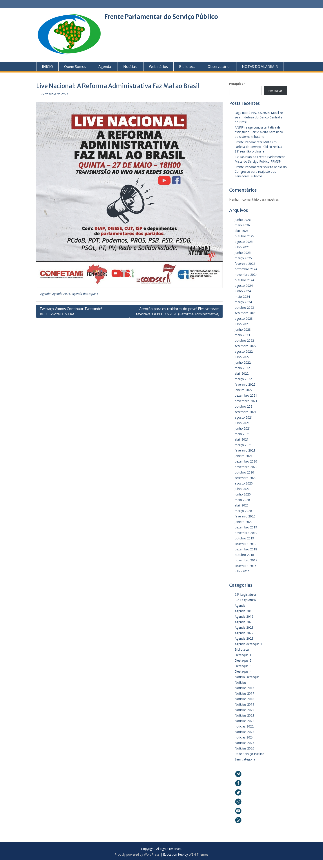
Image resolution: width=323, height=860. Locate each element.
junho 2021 (243, 428)
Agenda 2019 (244, 616)
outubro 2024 (244, 280)
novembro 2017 (246, 560)
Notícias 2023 (244, 732)
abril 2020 (242, 505)
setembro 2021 (245, 412)
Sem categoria (245, 759)
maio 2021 (242, 434)
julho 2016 (242, 571)
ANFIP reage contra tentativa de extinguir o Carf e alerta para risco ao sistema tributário (259, 132)
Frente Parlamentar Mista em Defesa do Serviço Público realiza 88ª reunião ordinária (258, 146)
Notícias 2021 (244, 715)
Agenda (104, 66)
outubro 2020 (244, 472)
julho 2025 (242, 247)
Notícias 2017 (244, 693)
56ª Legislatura (245, 600)
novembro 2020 (246, 467)
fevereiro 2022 (245, 384)
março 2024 (243, 302)
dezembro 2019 (246, 527)
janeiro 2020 (243, 522)
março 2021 (243, 445)
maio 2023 (242, 335)
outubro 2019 (244, 538)
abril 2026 (242, 231)
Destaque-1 (243, 655)
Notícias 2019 (244, 704)
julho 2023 (242, 324)
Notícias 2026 (244, 748)
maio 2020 (242, 500)
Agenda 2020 (244, 622)
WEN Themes (198, 854)
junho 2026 (243, 220)
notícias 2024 (244, 737)
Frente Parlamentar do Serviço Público (161, 17)
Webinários (158, 66)
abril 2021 (242, 439)
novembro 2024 (246, 274)
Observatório (219, 66)
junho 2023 (243, 329)
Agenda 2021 (61, 294)
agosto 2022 (244, 351)
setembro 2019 (245, 544)
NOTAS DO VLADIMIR (260, 66)
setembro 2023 (245, 313)
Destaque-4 (243, 671)
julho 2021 (242, 423)
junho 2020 (243, 494)
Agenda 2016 (244, 611)
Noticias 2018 (244, 699)
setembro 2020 (245, 478)
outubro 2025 (244, 236)
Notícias (130, 66)
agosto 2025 (244, 241)
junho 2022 (243, 362)
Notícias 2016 (244, 688)
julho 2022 (242, 357)
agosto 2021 (244, 417)
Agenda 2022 (244, 633)
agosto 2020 (244, 483)
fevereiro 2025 (245, 263)
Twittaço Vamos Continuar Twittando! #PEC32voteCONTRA (71, 311)
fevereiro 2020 (245, 516)
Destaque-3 (243, 666)
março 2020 (243, 511)
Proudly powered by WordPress (137, 854)
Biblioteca (187, 66)
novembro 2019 (246, 533)
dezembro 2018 (246, 549)
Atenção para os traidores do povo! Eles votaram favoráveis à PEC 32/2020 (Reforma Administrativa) (177, 311)
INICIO (47, 66)
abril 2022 (242, 373)
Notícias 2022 (244, 721)
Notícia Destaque (247, 677)
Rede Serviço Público (249, 754)
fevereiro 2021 (245, 450)
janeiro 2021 (243, 456)
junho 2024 (243, 291)
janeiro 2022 (243, 390)
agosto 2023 (244, 318)
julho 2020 (242, 489)
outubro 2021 (244, 406)
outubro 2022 (244, 340)
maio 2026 (242, 225)
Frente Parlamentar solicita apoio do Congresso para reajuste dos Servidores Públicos (261, 171)
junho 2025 (243, 252)
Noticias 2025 (244, 743)
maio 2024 (242, 296)
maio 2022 (242, 368)
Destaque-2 (243, 660)
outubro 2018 (244, 555)
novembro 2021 (246, 401)
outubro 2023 (244, 307)
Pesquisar (237, 84)
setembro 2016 (245, 566)
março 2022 (243, 379)
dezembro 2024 (246, 269)
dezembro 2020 (246, 461)
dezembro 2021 (246, 395)
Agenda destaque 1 (85, 294)
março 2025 (243, 258)
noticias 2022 (244, 726)
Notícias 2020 (244, 710)
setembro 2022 (245, 346)
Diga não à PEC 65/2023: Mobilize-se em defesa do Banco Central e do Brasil (259, 117)
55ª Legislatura (245, 594)
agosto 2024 (244, 285)
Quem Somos (75, 66)
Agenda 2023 (244, 638)
